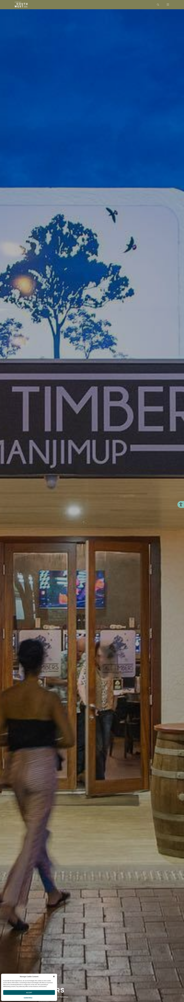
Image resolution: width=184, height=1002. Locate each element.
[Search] (158, 5)
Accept (29, 992)
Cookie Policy (28, 997)
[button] (54, 976)
